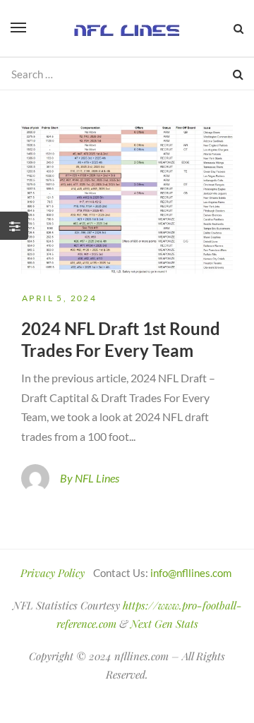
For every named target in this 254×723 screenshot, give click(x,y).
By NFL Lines (89, 478)
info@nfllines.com (190, 572)
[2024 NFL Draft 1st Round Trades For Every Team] (127, 200)
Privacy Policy (52, 573)
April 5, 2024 (59, 298)
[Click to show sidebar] (14, 226)
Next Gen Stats (164, 623)
